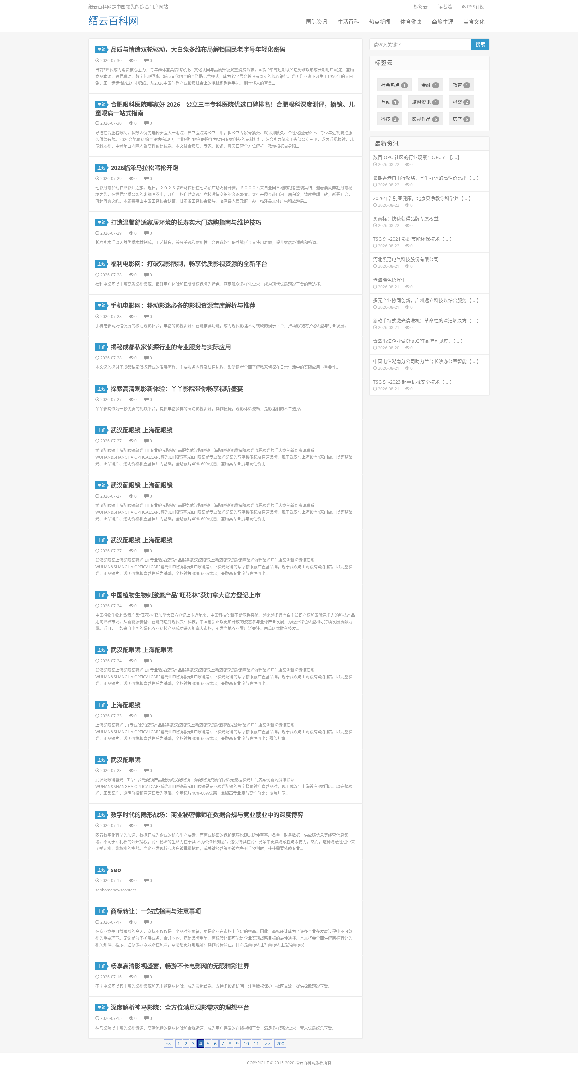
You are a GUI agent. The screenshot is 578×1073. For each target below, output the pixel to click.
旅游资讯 (424, 102)
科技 (388, 119)
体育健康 (411, 21)
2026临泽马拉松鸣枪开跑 (144, 168)
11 (256, 1043)
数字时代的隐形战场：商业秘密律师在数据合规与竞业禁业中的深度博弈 (207, 815)
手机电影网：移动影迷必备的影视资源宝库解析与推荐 (183, 305)
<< (168, 1043)
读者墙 (445, 6)
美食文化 (474, 21)
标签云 (421, 6)
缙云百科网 (113, 20)
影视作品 (424, 119)
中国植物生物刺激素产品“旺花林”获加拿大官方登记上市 (186, 595)
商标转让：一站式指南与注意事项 (156, 911)
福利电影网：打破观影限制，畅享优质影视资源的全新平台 (189, 264)
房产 (460, 119)
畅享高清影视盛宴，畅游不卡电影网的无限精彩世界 (180, 966)
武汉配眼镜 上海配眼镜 (142, 430)
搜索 (480, 44)
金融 (429, 85)
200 (280, 1043)
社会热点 (393, 85)
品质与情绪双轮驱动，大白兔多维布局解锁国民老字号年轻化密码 (198, 49)
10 (246, 1043)
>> (267, 1043)
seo (116, 870)
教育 (460, 85)
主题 (101, 49)
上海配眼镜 (126, 705)
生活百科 (348, 21)
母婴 (460, 102)
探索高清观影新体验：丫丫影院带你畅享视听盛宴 (177, 389)
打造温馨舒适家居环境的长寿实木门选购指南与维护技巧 (186, 222)
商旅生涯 (442, 21)
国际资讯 (316, 21)
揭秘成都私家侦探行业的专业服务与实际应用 (171, 347)
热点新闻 (379, 21)
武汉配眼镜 (126, 760)
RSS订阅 (475, 6)
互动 (388, 102)
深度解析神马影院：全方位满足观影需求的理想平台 (180, 1007)
